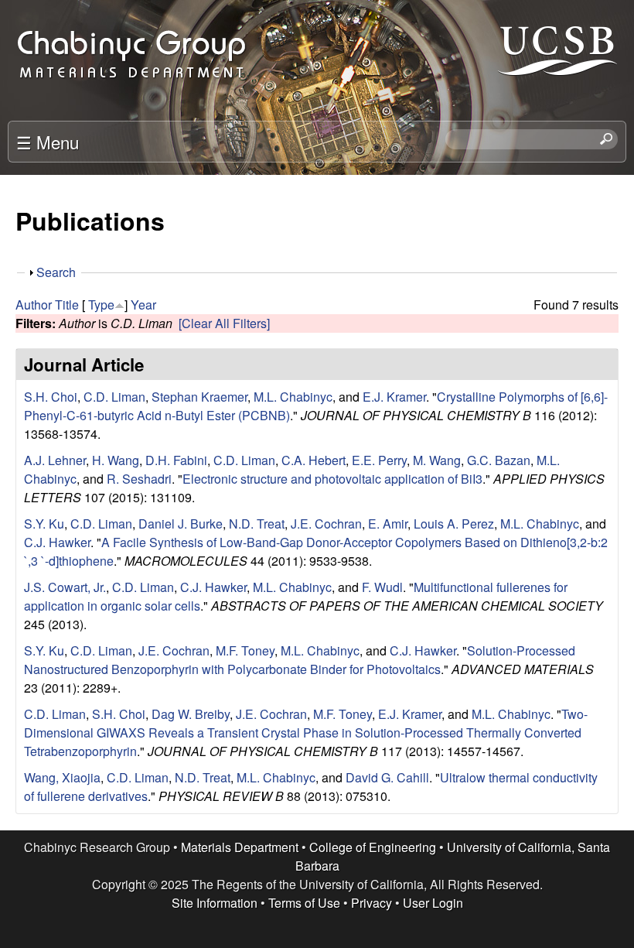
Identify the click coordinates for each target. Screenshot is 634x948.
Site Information (214, 903)
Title (67, 304)
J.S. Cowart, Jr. (65, 587)
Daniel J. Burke (180, 523)
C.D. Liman (114, 397)
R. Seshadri (139, 479)
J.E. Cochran (326, 523)
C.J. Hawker (57, 542)
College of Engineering (372, 847)
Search (56, 272)
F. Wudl (382, 587)
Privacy (371, 903)
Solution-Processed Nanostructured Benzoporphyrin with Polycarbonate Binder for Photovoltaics (299, 660)
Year (143, 304)
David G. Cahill (387, 777)
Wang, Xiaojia (62, 777)
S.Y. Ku (44, 523)
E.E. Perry (379, 460)
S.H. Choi (50, 397)
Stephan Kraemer (199, 397)
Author (33, 304)
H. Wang (115, 460)
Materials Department (239, 847)
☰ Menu (47, 141)
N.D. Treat (257, 523)
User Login (433, 903)
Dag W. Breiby (191, 714)
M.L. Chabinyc (293, 397)
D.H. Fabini (176, 460)
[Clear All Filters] (224, 323)
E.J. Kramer (394, 397)
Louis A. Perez (454, 523)
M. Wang (437, 460)
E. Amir (387, 523)
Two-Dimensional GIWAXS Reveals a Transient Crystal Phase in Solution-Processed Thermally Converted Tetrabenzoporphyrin (306, 732)
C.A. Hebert (313, 460)
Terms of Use (304, 903)
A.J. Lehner (55, 460)
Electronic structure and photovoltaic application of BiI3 (332, 479)
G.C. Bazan (498, 460)
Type (101, 304)
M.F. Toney (245, 650)
